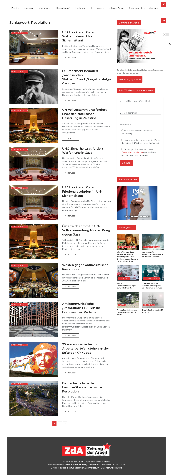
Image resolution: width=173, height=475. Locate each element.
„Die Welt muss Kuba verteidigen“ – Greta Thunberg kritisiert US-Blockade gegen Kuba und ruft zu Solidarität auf (127, 256)
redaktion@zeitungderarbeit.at (72, 468)
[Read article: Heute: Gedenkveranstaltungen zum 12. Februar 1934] (128, 273)
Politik (14, 8)
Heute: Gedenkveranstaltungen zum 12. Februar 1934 (127, 285)
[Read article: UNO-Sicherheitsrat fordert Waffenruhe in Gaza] (33, 164)
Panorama (28, 8)
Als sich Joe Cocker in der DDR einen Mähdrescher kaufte (127, 312)
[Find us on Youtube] (163, 21)
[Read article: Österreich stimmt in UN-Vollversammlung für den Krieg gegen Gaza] (33, 241)
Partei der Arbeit (116, 8)
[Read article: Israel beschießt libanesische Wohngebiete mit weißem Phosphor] (153, 242)
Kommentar (96, 8)
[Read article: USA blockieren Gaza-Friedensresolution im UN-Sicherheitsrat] (33, 202)
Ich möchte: (125, 124)
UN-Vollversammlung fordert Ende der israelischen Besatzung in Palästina (84, 114)
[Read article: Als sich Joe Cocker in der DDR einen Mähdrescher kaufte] (128, 300)
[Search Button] (170, 44)
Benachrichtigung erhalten (130, 79)
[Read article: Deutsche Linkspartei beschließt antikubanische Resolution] (33, 398)
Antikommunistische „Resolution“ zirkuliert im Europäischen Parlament (81, 308)
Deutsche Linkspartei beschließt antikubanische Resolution (82, 387)
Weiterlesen (72, 58)
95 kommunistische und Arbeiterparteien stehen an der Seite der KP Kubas (85, 349)
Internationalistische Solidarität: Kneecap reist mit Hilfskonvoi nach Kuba (152, 285)
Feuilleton (80, 8)
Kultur (122, 305)
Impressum (93, 468)
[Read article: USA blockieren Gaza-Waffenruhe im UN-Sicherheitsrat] (33, 47)
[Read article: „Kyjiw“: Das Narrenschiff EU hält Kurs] (153, 300)
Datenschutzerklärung (132, 152)
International (45, 8)
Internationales (19, 33)
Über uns (153, 8)
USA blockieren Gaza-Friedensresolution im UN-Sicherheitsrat (82, 192)
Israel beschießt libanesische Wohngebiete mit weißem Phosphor (152, 254)
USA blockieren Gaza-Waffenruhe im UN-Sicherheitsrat (78, 36)
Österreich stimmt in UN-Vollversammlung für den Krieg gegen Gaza (86, 230)
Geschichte (124, 278)
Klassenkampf (63, 8)
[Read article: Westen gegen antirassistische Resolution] (33, 280)
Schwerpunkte (136, 8)
